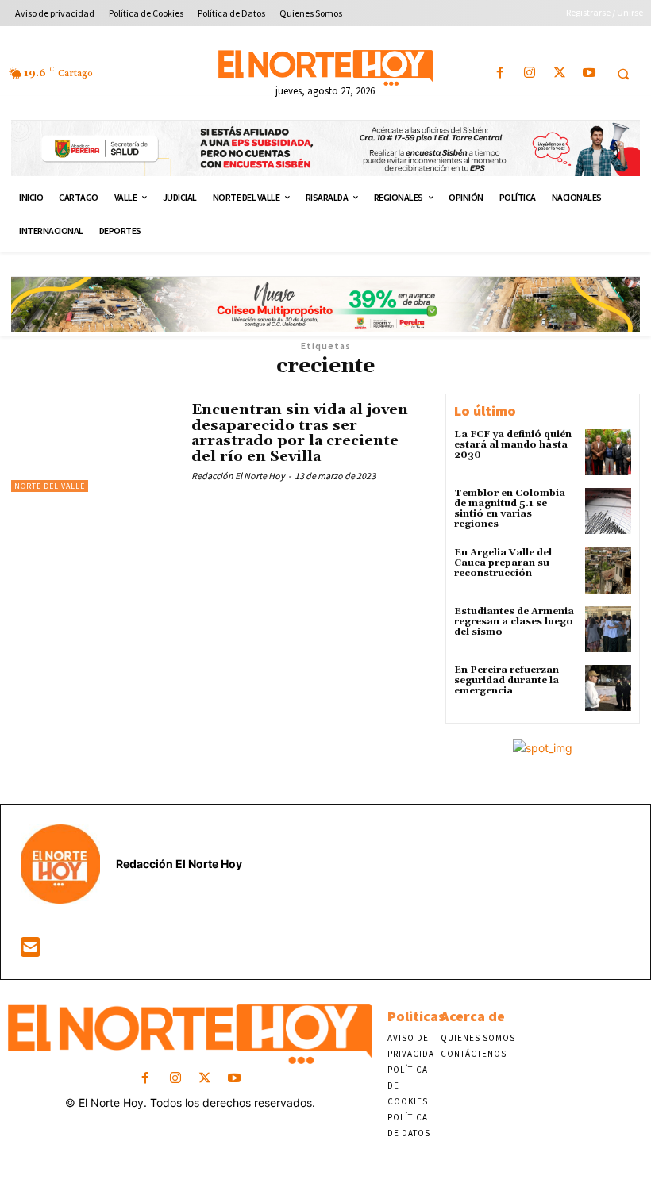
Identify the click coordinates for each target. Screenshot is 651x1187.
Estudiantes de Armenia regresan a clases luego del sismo (514, 621)
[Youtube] (588, 73)
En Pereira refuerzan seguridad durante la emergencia (506, 680)
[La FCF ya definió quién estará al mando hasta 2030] (608, 452)
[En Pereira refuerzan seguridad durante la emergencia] (608, 688)
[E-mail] (30, 951)
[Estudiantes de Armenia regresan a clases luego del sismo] (608, 629)
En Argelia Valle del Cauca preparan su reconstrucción (503, 563)
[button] (623, 74)
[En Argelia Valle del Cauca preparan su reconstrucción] (608, 570)
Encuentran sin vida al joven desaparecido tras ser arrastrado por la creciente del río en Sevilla (299, 433)
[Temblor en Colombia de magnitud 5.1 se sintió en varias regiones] (608, 511)
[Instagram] (530, 73)
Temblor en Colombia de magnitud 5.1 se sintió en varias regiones (509, 509)
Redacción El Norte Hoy (238, 476)
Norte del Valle (49, 486)
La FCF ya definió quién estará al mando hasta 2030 (513, 444)
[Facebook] (500, 73)
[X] (559, 73)
